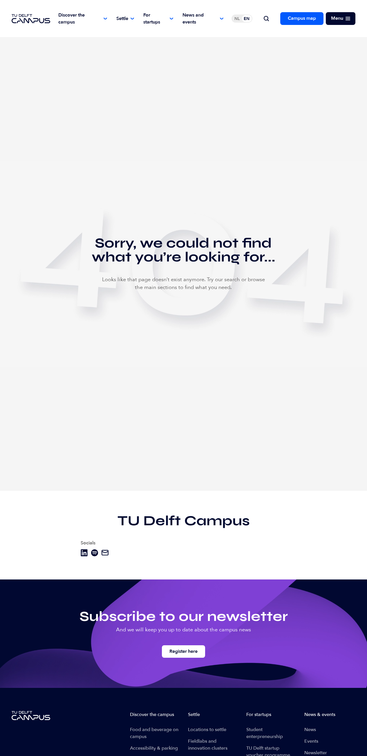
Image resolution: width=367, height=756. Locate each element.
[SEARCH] (266, 18)
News (310, 729)
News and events (193, 18)
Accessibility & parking (154, 748)
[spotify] (94, 552)
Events (311, 741)
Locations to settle (207, 729)
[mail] (105, 552)
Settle (122, 18)
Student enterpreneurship (264, 733)
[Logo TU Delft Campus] (31, 18)
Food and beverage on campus (154, 733)
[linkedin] (84, 552)
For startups (151, 18)
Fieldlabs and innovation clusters (207, 744)
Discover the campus (71, 18)
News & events (319, 714)
